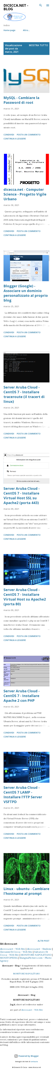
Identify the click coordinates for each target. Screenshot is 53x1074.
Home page (9, 30)
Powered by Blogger (28, 1056)
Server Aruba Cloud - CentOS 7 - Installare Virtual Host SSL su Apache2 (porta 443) (22, 495)
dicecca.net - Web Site (12, 948)
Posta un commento (28, 134)
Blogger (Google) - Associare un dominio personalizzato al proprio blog (26, 293)
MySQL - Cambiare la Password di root (21, 100)
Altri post (43, 940)
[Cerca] (40, 5)
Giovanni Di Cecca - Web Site (16, 951)
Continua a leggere (15, 138)
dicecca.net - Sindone (39, 948)
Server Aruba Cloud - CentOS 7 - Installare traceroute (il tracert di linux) (24, 394)
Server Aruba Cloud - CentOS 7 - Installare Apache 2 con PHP (22, 695)
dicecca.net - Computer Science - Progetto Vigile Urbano (25, 194)
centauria (34, 1062)
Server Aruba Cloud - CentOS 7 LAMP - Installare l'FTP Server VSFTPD (23, 794)
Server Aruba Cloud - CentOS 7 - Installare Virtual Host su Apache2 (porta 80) (25, 596)
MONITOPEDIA (9, 957)
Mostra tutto (38, 45)
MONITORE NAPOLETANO (36, 954)
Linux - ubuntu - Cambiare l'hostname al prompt (26, 891)
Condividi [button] (9, 134)
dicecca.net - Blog (16, 7)
